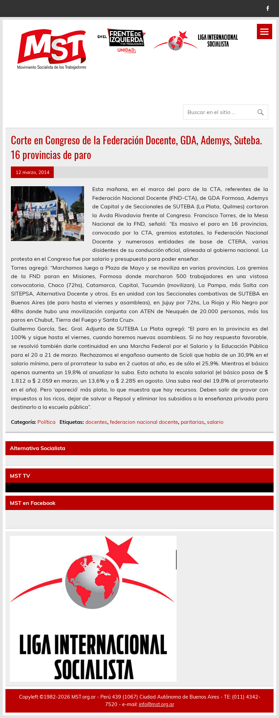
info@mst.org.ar (156, 704)
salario (215, 422)
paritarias (192, 422)
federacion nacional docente (144, 422)
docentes (96, 422)
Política (46, 422)
